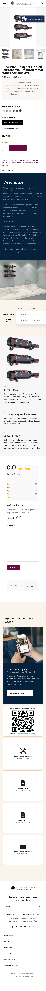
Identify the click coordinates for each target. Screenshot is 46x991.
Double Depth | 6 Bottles (12, 128)
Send (39, 906)
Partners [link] (8, 947)
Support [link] (7, 953)
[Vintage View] (23, 888)
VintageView (11, 170)
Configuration (9, 117)
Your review (11, 525)
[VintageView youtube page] (25, 927)
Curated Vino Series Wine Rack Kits (17, 160)
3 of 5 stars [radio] (14, 517)
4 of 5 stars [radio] (17, 517)
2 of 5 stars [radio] (11, 517)
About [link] (6, 941)
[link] (4, 3)
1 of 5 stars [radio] (8, 517)
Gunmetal (17, 111)
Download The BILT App (20, 693)
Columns (35, 162)
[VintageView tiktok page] (33, 927)
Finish (4, 106)
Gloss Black (10, 111)
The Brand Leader (27, 976)
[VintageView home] (23, 3)
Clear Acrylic (7, 111)
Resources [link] (8, 935)
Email (9, 554)
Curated (5, 165)
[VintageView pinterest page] (21, 927)
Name (9, 543)
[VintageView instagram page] (29, 927)
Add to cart (17, 148)
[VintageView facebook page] (12, 927)
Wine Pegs (28, 162)
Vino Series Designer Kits (16, 162)
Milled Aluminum (3, 111)
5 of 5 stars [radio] (20, 517)
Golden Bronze (13, 111)
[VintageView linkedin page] (16, 927)
